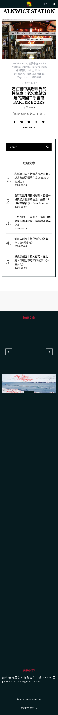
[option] (29, 391)
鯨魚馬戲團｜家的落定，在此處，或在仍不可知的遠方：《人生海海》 (32, 260)
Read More (29, 127)
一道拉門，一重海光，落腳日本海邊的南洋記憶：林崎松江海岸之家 (33, 221)
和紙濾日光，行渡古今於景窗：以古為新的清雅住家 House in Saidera (33, 177)
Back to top (27, 708)
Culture (26, 66)
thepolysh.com (32, 699)
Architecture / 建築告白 (25, 63)
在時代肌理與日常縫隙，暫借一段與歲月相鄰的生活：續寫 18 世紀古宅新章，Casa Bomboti (33, 199)
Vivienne (30, 107)
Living (30, 70)
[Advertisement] (29, 530)
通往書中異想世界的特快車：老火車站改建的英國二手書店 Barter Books (29, 95)
